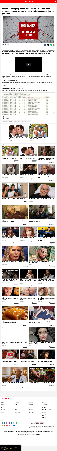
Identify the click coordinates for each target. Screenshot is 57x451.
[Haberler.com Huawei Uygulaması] (42, 423)
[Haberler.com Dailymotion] (14, 426)
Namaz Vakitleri (31, 406)
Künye (50, 398)
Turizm (16, 409)
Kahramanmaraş (5, 121)
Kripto (2, 410)
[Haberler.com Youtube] (7, 426)
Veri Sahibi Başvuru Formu (46, 410)
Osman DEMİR (8, 117)
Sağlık (16, 404)
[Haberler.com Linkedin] (11, 423)
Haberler (2, 402)
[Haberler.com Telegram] (11, 426)
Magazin (2, 407)
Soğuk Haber (11, 121)
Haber (25, 432)
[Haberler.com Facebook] (4, 423)
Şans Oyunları (30, 409)
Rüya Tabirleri (30, 410)
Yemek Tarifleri (31, 412)
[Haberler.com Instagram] (9, 423)
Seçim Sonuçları (31, 407)
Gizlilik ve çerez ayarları (20, 434)
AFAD (25, 121)
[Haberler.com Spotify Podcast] (16, 423)
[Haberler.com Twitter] (7, 423)
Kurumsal (44, 402)
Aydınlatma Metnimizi (10, 448)
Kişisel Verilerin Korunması (46, 409)
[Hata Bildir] (26, 434)
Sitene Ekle (44, 417)
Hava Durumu (30, 404)
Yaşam (22, 121)
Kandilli (15, 121)
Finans (16, 407)
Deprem (19, 121)
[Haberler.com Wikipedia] (4, 426)
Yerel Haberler (17, 412)
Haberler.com (30, 402)
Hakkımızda (39, 398)
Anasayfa (2, 5)
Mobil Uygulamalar (45, 414)
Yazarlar (16, 410)
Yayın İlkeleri (54, 398)
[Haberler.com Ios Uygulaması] (31, 423)
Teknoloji (16, 406)
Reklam (44, 398)
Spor (2, 406)
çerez (2, 446)
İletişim (47, 398)
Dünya (2, 414)
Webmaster (44, 412)
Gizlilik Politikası (44, 406)
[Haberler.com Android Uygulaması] (36, 423)
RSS (43, 415)
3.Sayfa (2, 412)
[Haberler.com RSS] (2, 426)
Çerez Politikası (44, 407)
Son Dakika (29, 121)
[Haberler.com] (6, 398)
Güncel (7, 5)
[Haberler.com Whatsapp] (14, 423)
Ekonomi (2, 404)
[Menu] (1, 1)
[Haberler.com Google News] (2, 423)
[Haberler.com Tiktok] (9, 426)
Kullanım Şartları (45, 404)
